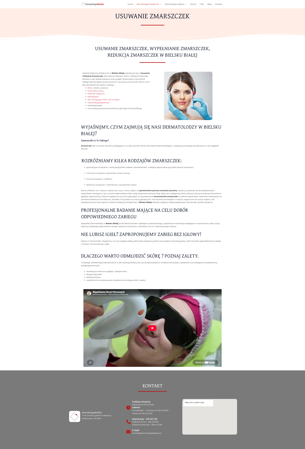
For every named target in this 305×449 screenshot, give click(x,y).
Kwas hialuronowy (96, 91)
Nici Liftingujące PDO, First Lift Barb (103, 99)
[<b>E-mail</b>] (128, 432)
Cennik (193, 4)
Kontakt (218, 4)
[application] (160, 4)
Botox (91, 88)
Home (130, 4)
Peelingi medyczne (96, 94)
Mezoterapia (93, 97)
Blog (209, 4)
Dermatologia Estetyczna (148, 4)
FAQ (202, 4)
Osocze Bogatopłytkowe (98, 102)
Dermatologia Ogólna (174, 4)
